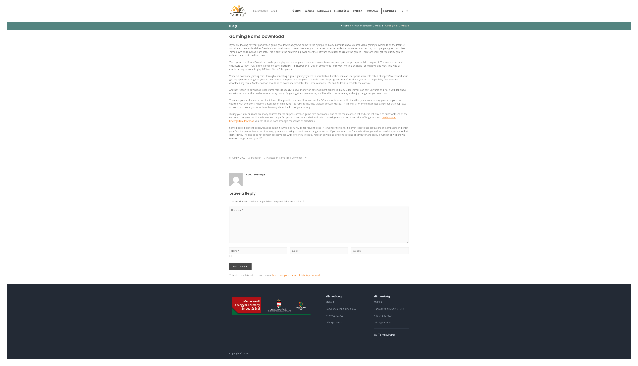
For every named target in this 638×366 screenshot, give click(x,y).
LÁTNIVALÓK (324, 10)
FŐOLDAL (296, 10)
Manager (256, 157)
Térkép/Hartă (386, 335)
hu (401, 10)
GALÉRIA (357, 10)
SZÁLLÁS (309, 10)
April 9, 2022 (238, 157)
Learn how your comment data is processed (296, 275)
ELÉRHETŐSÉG (342, 10)
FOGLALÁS (372, 10)
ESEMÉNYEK (389, 10)
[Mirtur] (238, 10)
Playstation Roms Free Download (284, 157)
